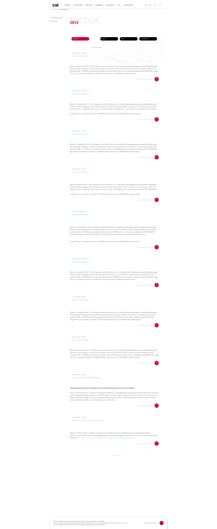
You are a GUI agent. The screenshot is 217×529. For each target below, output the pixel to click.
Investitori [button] (88, 5)
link (105, 524)
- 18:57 (79, 131)
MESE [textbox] (123, 38)
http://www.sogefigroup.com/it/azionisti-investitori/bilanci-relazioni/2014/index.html (107, 438)
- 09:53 (79, 417)
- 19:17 (79, 53)
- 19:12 (78, 211)
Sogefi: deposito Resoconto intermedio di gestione (88, 420)
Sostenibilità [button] (110, 5)
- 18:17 (79, 337)
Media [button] (119, 5)
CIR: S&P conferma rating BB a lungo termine (86, 378)
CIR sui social (53, 21)
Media (55, 9)
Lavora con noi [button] (128, 5)
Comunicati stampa (63, 9)
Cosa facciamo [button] (77, 5)
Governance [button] (99, 5)
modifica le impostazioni (122, 523)
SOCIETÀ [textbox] (75, 38)
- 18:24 (79, 374)
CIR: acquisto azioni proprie (80, 56)
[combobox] (80, 38)
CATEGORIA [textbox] (144, 38)
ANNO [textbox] (104, 38)
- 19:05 (79, 91)
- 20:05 (79, 169)
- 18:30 (79, 258)
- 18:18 (79, 296)
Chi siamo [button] (67, 5)
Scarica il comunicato (145, 79)
